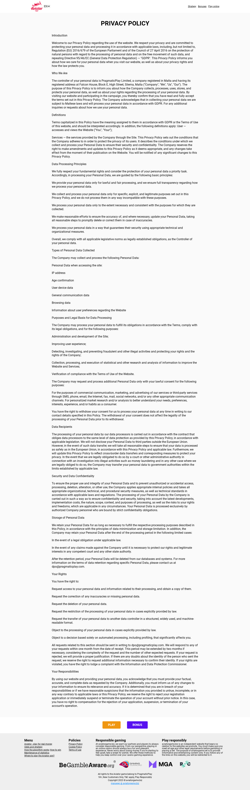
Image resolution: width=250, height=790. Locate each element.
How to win (55, 750)
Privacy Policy (76, 744)
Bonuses (202, 6)
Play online (213, 6)
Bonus (137, 725)
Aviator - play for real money (38, 744)
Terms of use (75, 750)
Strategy (192, 6)
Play (111, 725)
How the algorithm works (36, 750)
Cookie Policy (75, 747)
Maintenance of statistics (36, 753)
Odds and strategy (33, 747)
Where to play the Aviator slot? (39, 755)
